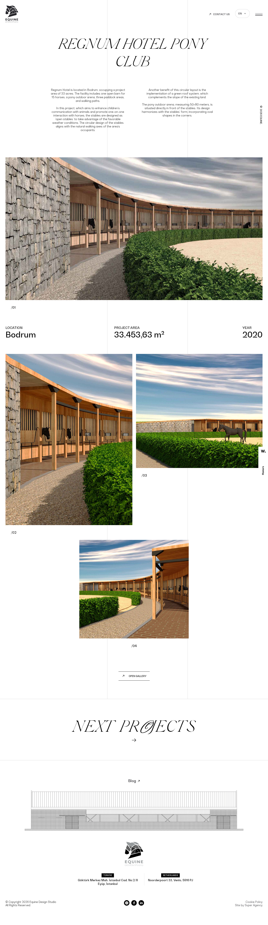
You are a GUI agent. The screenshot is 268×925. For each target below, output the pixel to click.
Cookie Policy (254, 901)
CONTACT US (221, 14)
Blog (132, 781)
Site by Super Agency (249, 905)
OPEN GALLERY (137, 676)
